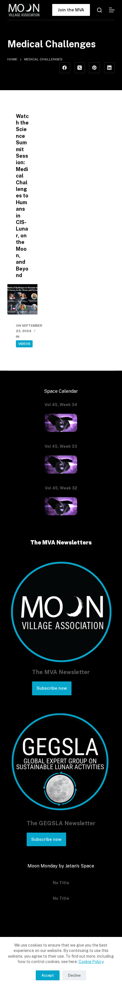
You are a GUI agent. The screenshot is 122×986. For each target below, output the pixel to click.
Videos (24, 344)
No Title (61, 879)
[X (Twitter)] (79, 67)
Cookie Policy (91, 961)
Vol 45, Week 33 (61, 446)
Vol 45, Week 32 (61, 488)
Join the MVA (71, 9)
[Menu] (112, 10)
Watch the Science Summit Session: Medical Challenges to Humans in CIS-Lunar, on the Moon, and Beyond (22, 195)
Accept (47, 975)
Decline (74, 975)
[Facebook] (64, 67)
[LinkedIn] (109, 67)
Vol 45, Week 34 (61, 404)
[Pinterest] (94, 67)
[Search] (99, 10)
